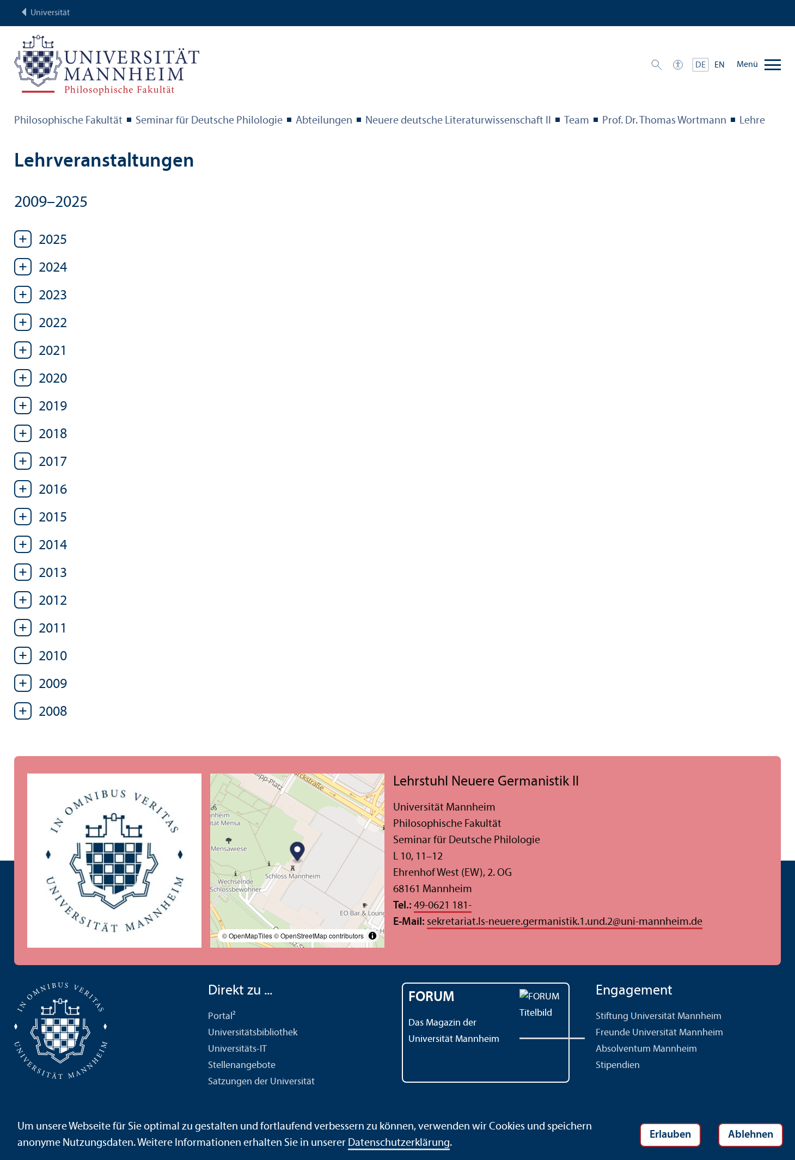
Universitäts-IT (237, 1049)
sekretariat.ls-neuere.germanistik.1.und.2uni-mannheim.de (564, 922)
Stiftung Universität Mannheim (658, 1016)
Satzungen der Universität (261, 1082)
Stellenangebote (242, 1065)
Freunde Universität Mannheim (659, 1033)
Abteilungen (324, 120)
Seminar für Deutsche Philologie (209, 120)
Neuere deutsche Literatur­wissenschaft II (458, 120)
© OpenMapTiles (247, 935)
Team (576, 120)
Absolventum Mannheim (646, 1049)
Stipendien (618, 1065)
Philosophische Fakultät (68, 120)
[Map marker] (297, 853)
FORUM (431, 997)
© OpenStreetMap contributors (319, 935)
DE (700, 65)
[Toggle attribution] (372, 935)
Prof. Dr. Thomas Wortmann (664, 120)
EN (719, 65)
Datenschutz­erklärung (399, 1143)
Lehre (752, 120)
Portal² (222, 1016)
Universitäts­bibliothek (252, 1033)
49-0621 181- (443, 905)
